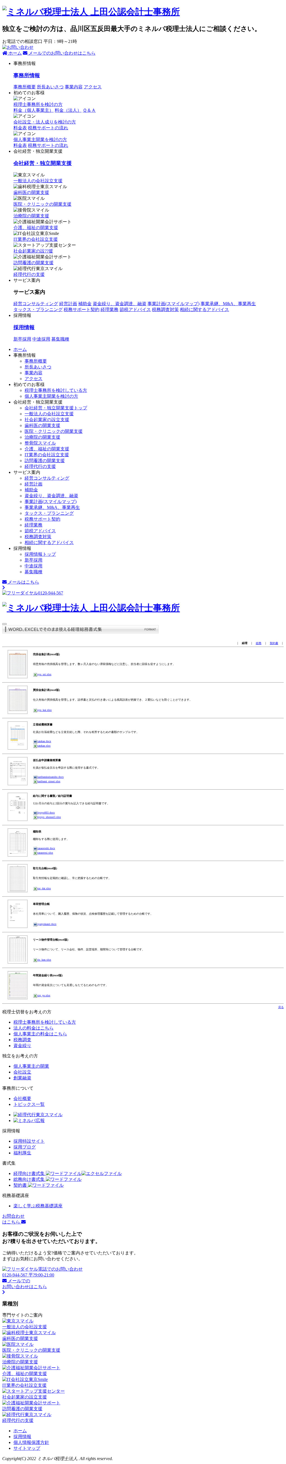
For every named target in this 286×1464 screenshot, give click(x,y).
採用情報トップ (40, 554)
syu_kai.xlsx (44, 710)
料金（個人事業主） (33, 110)
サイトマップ (26, 1448)
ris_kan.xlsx (44, 959)
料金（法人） (68, 110)
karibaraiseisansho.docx (50, 776)
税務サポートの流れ (48, 145)
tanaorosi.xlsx (45, 852)
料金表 (20, 145)
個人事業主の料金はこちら (40, 1033)
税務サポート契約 (81, 309)
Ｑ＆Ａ (89, 110)
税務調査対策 (165, 309)
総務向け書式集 (29, 1179)
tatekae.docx (44, 741)
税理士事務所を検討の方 (38, 104)
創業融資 (22, 1077)
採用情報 (24, 327)
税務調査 (22, 1039)
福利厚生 (22, 1152)
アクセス (93, 86)
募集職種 (60, 339)
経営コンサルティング (35, 303)
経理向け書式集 (29, 1173)
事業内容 (74, 86)
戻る (281, 1007)
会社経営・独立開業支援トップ (56, 408)
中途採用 (41, 339)
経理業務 (109, 309)
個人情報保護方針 (31, 1442)
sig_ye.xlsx (43, 995)
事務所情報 (26, 75)
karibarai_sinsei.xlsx (48, 781)
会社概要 (22, 1098)
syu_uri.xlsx (44, 674)
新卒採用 (22, 339)
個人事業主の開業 (31, 1066)
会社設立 (22, 1072)
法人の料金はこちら (33, 1028)
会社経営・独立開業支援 (42, 163)
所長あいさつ (50, 86)
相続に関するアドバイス (204, 309)
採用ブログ (24, 1147)
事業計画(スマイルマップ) (173, 303)
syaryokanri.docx (46, 924)
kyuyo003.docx (46, 812)
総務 (258, 643)
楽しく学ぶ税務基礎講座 (38, 1205)
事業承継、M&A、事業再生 (228, 303)
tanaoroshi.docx (46, 848)
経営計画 (68, 303)
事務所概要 (24, 86)
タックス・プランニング (38, 309)
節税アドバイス (135, 309)
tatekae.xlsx (44, 745)
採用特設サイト (29, 1141)
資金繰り (22, 1045)
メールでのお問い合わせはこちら (61, 53)
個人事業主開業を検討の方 (40, 139)
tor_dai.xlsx (44, 888)
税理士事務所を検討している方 (56, 390)
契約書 (274, 643)
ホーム (14, 53)
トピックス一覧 (29, 1104)
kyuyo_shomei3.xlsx (49, 817)
